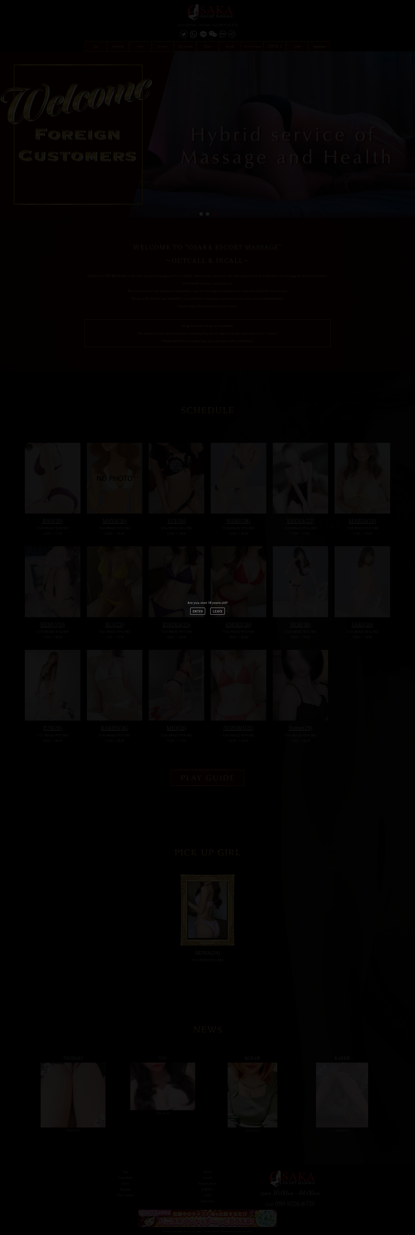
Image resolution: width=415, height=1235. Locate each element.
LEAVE (217, 611)
